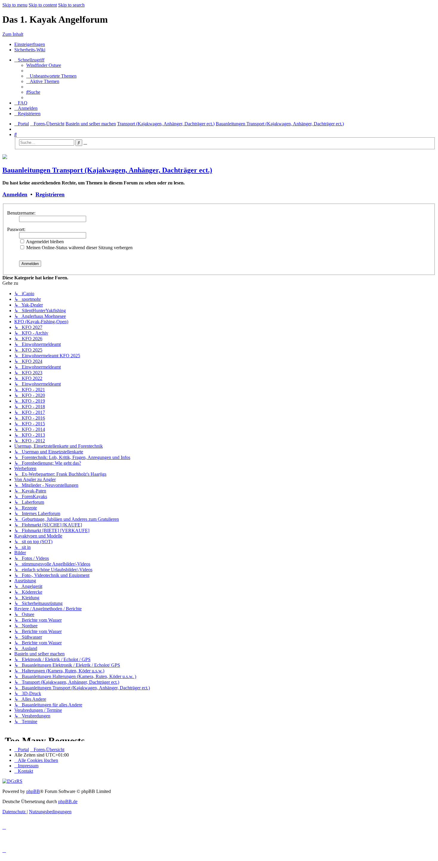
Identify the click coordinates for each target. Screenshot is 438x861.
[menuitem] (43, 65)
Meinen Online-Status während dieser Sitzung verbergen (79, 247)
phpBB (33, 791)
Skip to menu (14, 4)
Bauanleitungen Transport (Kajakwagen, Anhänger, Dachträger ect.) (107, 170)
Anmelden (14, 194)
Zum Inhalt (12, 34)
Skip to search (71, 4)
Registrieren (50, 194)
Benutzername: (21, 212)
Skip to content (43, 4)
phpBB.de (67, 801)
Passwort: (16, 229)
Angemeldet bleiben (44, 241)
